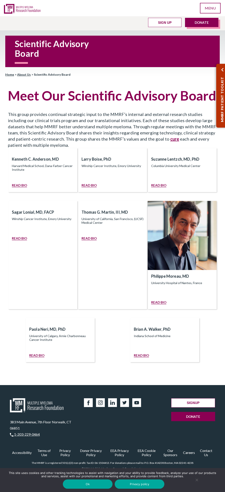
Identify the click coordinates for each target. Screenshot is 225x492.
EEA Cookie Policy (147, 452)
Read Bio (19, 185)
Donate (202, 22)
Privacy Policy (65, 452)
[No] (197, 480)
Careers (189, 452)
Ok (88, 484)
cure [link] (174, 138)
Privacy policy (139, 484)
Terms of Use (44, 452)
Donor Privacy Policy (91, 452)
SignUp (193, 403)
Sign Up (165, 22)
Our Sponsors (170, 452)
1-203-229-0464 (27, 434)
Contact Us (206, 452)
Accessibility (22, 452)
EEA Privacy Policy (119, 452)
